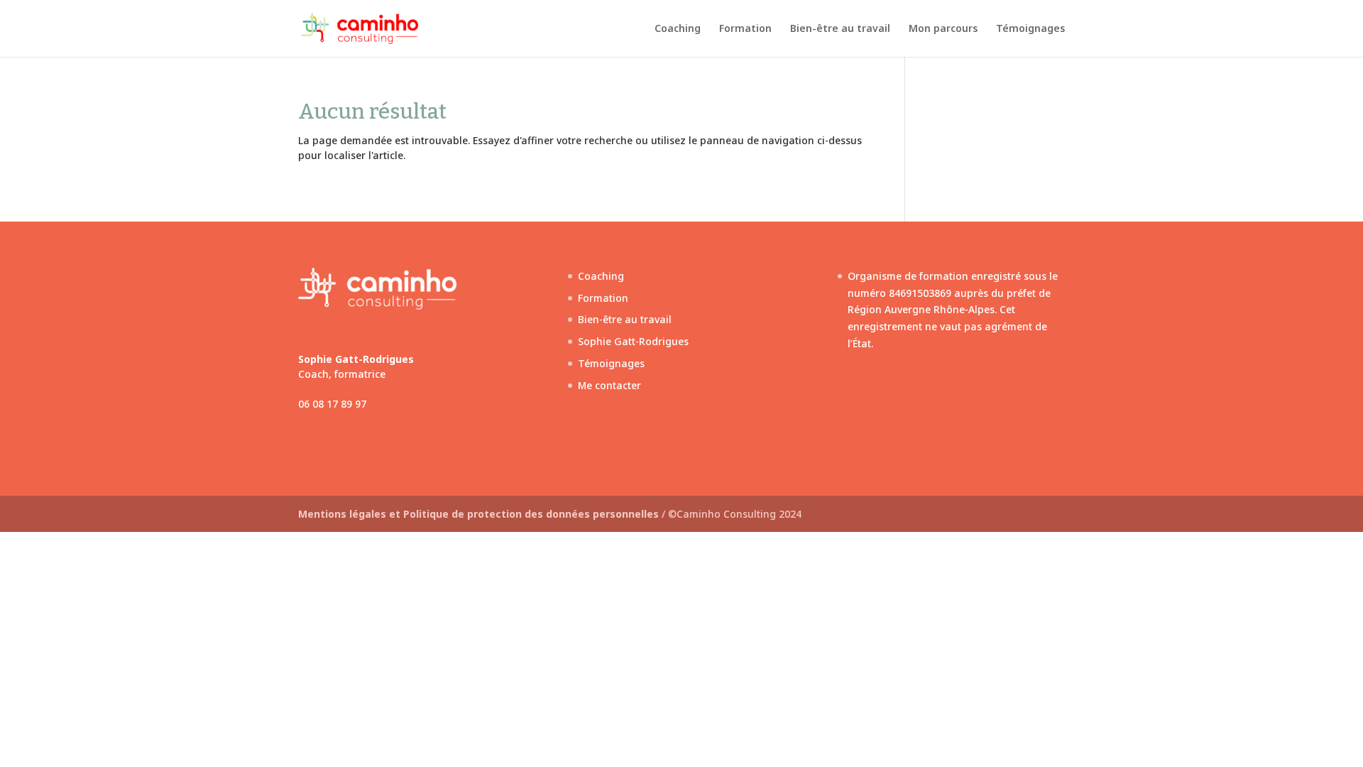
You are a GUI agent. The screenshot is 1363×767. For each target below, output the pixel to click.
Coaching (678, 29)
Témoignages (1030, 29)
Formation (745, 29)
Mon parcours (943, 29)
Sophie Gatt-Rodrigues (633, 341)
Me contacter (609, 385)
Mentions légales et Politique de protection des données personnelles (480, 514)
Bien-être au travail (840, 29)
